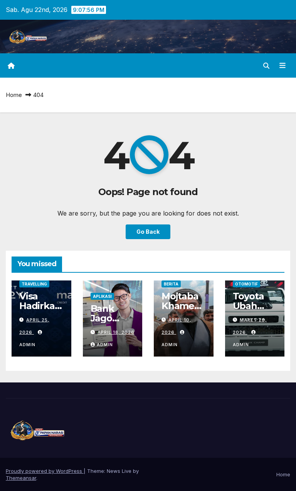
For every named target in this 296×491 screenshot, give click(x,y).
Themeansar (21, 478)
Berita (171, 284)
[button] (266, 66)
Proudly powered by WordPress (45, 471)
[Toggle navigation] (282, 65)
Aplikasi (102, 296)
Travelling (34, 284)
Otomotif (246, 284)
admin (105, 344)
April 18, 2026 (116, 332)
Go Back (148, 231)
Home (14, 95)
